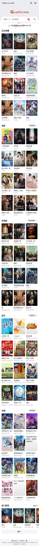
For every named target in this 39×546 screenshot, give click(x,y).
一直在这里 (5, 146)
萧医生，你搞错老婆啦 (19, 190)
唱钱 (27, 402)
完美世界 (28, 525)
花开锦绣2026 (6, 73)
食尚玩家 (29, 336)
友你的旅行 (5, 402)
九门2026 (5, 51)
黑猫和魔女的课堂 (19, 453)
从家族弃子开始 (31, 213)
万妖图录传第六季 (31, 497)
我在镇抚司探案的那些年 (19, 213)
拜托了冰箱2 (30, 380)
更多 (18, 531)
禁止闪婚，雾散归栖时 (7, 168)
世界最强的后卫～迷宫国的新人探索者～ (31, 475)
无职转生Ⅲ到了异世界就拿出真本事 (7, 475)
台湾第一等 (5, 336)
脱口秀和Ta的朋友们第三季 (7, 380)
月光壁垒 (4, 285)
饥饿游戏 (17, 380)
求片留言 (15, 540)
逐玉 (3, 525)
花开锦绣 (4, 118)
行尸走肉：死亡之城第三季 (31, 241)
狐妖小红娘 (17, 118)
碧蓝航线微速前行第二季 (19, 431)
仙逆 (15, 51)
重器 (15, 73)
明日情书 (29, 168)
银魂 (27, 118)
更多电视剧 (31, 220)
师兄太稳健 (29, 51)
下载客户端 (20, 25)
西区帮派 (29, 263)
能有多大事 (5, 241)
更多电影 (32, 125)
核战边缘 (29, 146)
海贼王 (16, 475)
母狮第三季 (17, 241)
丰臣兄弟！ (5, 263)
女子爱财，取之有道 (7, 190)
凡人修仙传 (29, 73)
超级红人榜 (5, 358)
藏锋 (15, 263)
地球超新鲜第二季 (31, 95)
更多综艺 (32, 315)
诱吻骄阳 (17, 168)
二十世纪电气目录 (19, 497)
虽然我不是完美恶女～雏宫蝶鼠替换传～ (31, 453)
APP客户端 (21, 540)
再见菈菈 (4, 453)
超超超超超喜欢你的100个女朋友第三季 (7, 497)
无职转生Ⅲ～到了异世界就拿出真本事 (7, 431)
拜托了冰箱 (29, 358)
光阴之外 (17, 95)
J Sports (17, 336)
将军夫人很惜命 (31, 190)
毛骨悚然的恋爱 (19, 285)
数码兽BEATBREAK (31, 431)
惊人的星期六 (18, 358)
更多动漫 (32, 410)
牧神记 (4, 95)
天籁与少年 (17, 402)
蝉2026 (28, 308)
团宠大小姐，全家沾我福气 (7, 213)
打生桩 (16, 146)
